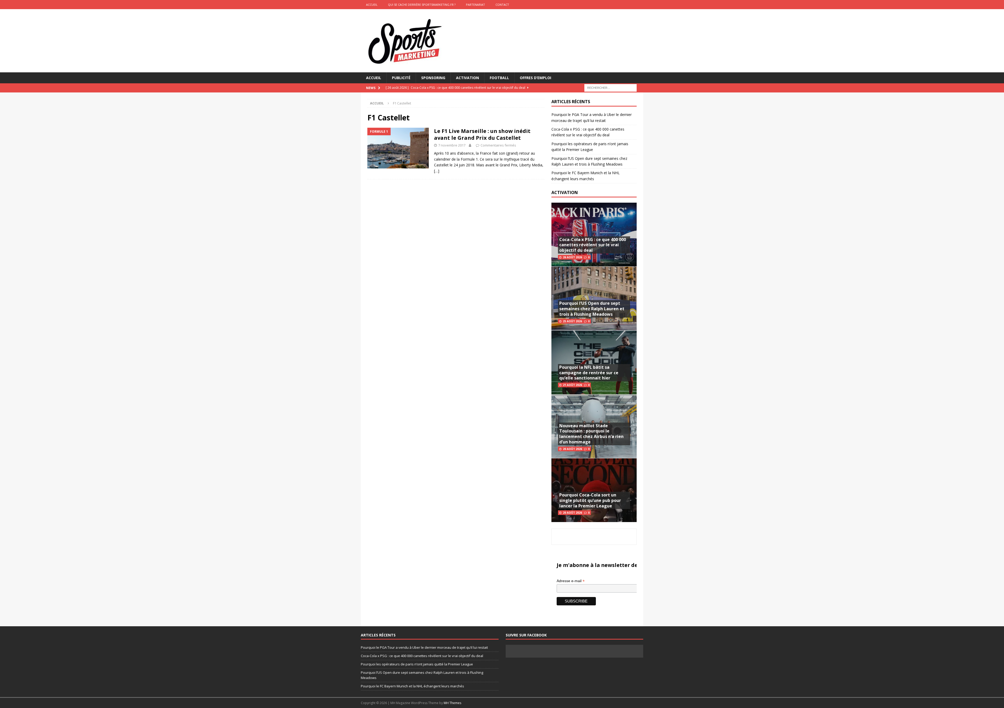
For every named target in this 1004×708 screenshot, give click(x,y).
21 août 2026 (572, 385)
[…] (436, 170)
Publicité (401, 77)
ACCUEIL (372, 5)
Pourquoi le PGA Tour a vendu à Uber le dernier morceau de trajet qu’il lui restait (424, 647)
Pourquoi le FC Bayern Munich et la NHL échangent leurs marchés (412, 686)
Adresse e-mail (571, 580)
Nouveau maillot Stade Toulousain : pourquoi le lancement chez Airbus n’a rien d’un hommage (591, 434)
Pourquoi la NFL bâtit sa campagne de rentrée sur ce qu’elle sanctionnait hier (588, 372)
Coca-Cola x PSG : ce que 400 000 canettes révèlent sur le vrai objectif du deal (592, 245)
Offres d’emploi (535, 77)
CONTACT (502, 5)
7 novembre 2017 (451, 145)
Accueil (373, 77)
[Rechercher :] (610, 87)
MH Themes (452, 703)
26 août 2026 (572, 257)
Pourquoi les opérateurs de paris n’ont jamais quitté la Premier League (417, 664)
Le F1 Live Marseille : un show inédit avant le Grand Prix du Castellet (482, 134)
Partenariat (475, 5)
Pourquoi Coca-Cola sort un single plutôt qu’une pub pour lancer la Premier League (590, 500)
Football (499, 77)
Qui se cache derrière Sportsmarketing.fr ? (421, 5)
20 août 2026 (572, 449)
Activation (467, 77)
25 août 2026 (572, 321)
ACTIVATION (564, 192)
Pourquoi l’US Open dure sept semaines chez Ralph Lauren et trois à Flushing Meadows (591, 308)
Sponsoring (433, 77)
